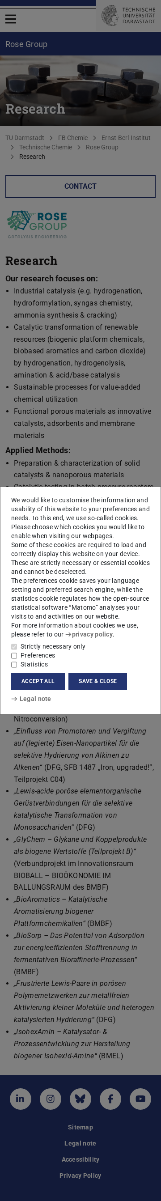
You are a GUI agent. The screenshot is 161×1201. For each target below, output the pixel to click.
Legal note (35, 698)
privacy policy (92, 634)
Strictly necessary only (53, 646)
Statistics (34, 664)
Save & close (98, 681)
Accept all (38, 681)
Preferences (38, 655)
